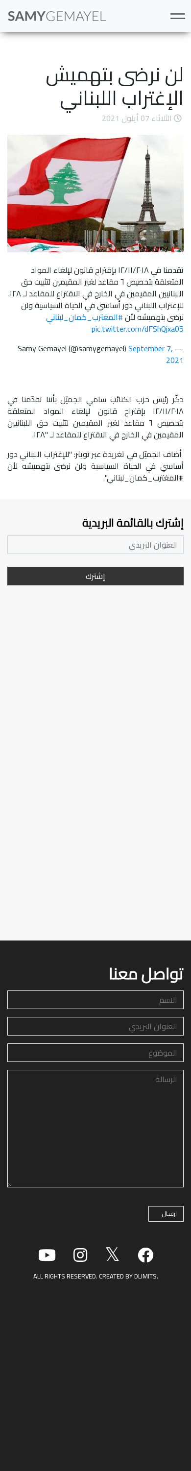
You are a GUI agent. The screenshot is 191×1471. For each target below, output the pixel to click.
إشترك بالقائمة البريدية (133, 523)
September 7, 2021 (156, 354)
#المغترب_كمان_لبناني (84, 317)
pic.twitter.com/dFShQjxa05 (138, 328)
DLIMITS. (146, 1276)
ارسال (169, 1213)
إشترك (95, 576)
